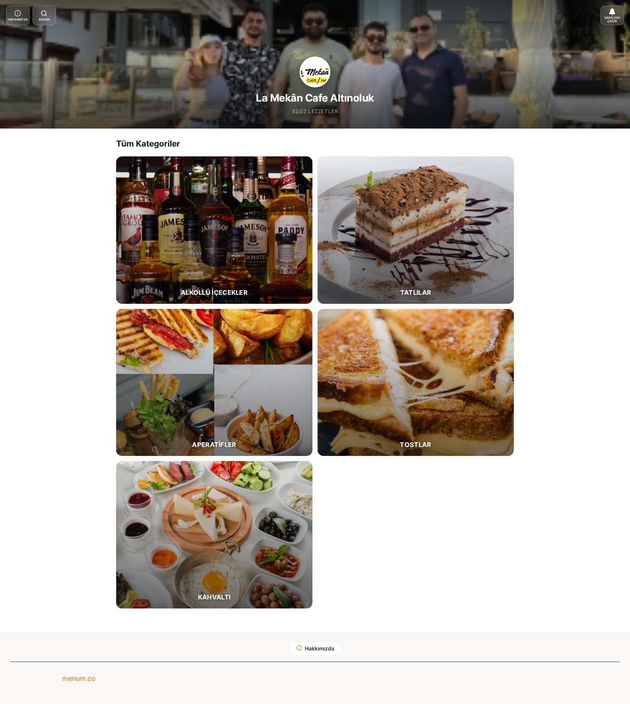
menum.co (79, 678)
